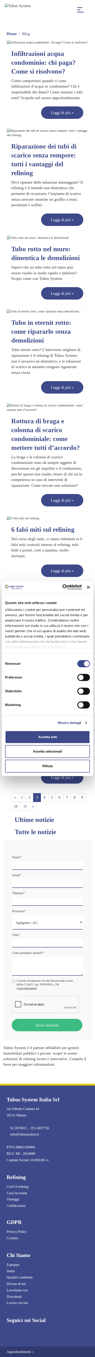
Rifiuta (47, 766)
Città (16, 935)
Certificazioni (16, 1206)
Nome (16, 857)
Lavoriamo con (17, 1290)
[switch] (83, 677)
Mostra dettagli (70, 723)
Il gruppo (13, 1265)
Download (14, 1296)
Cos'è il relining (17, 1186)
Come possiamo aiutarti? (28, 953)
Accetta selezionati (47, 751)
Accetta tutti (47, 737)
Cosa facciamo (17, 1193)
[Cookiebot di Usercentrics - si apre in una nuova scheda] (62, 587)
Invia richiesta (47, 1025)
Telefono (18, 893)
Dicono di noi (16, 1284)
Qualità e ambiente (20, 1277)
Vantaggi (13, 1199)
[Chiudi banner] (88, 587)
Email (16, 875)
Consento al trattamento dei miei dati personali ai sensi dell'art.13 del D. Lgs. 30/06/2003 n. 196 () (45, 984)
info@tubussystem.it (24, 1134)
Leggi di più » (62, 112)
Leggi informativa (26, 988)
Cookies (12, 1238)
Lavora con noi (17, 1303)
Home (12, 33)
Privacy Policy (17, 1231)
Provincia (19, 911)
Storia (11, 1271)
